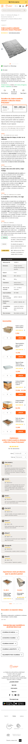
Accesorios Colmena (9, 638)
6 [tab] (15, 63)
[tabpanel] (14, 49)
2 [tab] (11, 63)
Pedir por (13, 457)
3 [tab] (12, 63)
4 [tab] (13, 63)
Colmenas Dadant (8, 643)
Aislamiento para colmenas (11, 655)
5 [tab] (14, 63)
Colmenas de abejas (8, 632)
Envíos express (15, 2)
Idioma (12, 453)
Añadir (20, 338)
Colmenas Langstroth (9, 649)
